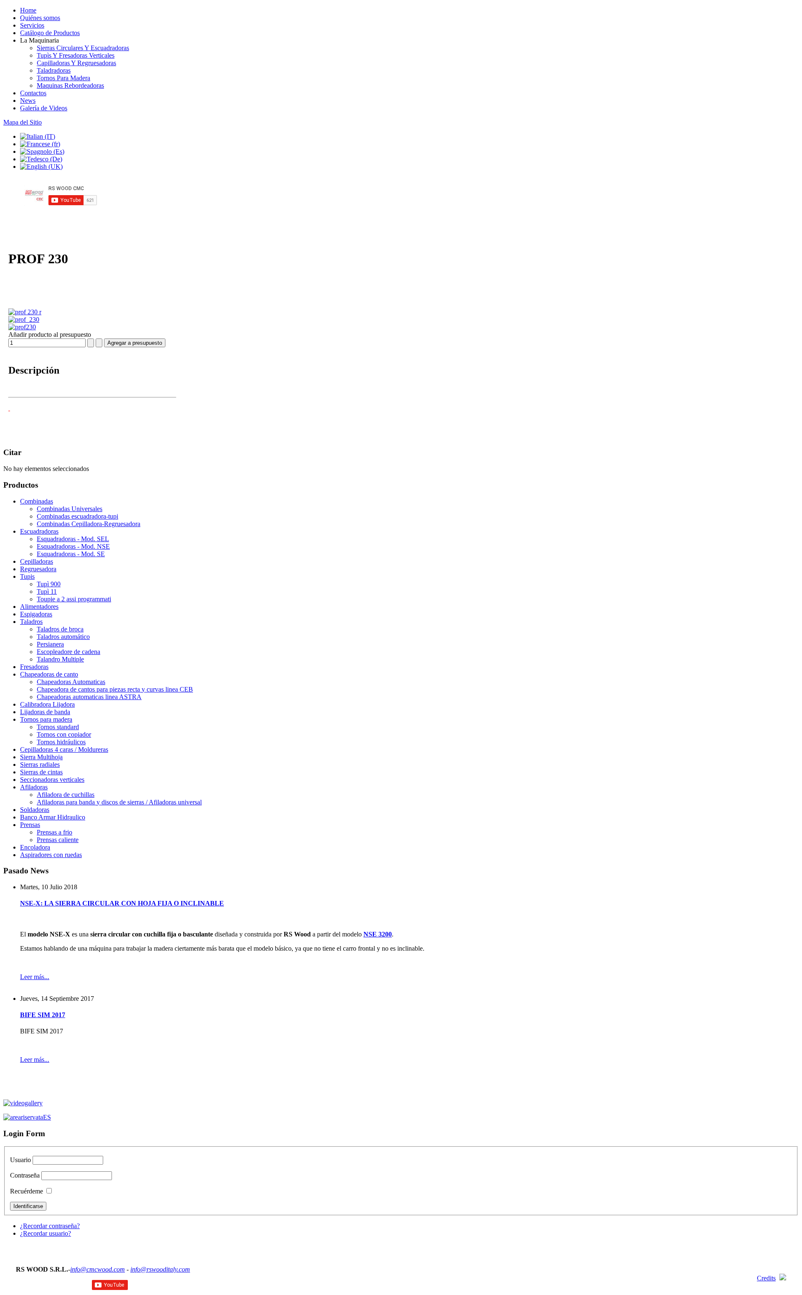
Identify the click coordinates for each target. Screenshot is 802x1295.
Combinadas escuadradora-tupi (77, 516)
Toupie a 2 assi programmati (74, 599)
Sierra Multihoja (41, 757)
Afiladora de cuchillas (65, 794)
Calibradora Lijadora (47, 704)
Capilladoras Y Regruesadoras (76, 62)
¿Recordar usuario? (45, 1233)
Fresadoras (34, 666)
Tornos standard (58, 726)
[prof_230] (23, 319)
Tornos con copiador (64, 734)
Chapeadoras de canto (49, 674)
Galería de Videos (43, 108)
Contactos (33, 93)
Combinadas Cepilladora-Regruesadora (88, 523)
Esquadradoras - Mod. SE (71, 553)
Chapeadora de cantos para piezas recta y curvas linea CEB (115, 689)
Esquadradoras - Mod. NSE (73, 546)
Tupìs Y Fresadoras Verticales (75, 55)
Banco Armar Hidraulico (52, 817)
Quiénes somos (40, 17)
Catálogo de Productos (50, 32)
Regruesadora (38, 568)
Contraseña (25, 1175)
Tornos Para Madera (63, 77)
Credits (766, 1278)
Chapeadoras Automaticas (71, 681)
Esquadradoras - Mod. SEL (73, 538)
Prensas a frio (54, 832)
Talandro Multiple (60, 659)
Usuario (20, 1159)
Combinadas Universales (69, 508)
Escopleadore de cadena (68, 651)
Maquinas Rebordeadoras (70, 85)
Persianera (50, 644)
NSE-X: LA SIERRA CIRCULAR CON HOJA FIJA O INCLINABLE (122, 903)
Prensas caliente (58, 839)
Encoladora (35, 847)
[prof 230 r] (24, 311)
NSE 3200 (377, 934)
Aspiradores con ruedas (51, 854)
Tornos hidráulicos (61, 741)
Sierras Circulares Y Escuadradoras (83, 47)
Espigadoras (36, 614)
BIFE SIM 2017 (42, 1014)
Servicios (32, 25)
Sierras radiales (40, 764)
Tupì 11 (47, 591)
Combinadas (36, 501)
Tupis (27, 576)
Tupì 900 (49, 584)
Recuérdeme (26, 1191)
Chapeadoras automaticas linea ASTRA (89, 696)
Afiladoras (34, 787)
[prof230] (22, 327)
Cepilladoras (36, 561)
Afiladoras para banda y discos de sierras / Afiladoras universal (119, 802)
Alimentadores (39, 606)
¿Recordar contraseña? (50, 1225)
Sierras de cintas (41, 772)
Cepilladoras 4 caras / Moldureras (64, 749)
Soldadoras (34, 809)
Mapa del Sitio (22, 122)
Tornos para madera (46, 719)
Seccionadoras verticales (52, 779)
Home (28, 10)
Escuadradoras (39, 531)
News (28, 100)
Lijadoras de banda (45, 711)
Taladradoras (54, 70)
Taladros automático (63, 636)
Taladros (31, 621)
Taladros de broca (60, 629)
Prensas (30, 824)
